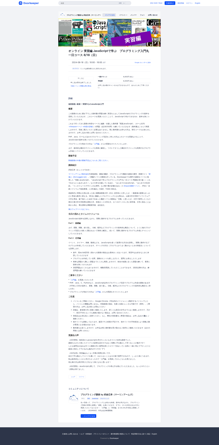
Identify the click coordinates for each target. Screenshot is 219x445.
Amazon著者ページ (131, 186)
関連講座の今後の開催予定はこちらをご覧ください (88, 160)
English (197, 3)
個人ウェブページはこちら (78, 209)
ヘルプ (81, 434)
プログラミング (104, 398)
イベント (122, 15)
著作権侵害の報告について (120, 434)
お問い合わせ (153, 15)
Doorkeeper (114, 438)
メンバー (133, 15)
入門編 (96, 144)
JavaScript (95, 398)
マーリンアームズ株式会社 (78, 174)
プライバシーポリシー (101, 434)
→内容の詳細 (87, 126)
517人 (83, 398)
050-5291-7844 (156, 3)
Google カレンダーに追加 (143, 62)
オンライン (76, 68)
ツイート (81, 377)
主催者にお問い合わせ (70, 434)
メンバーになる (110, 15)
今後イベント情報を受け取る (81, 86)
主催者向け (170, 3)
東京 (88, 398)
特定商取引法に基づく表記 (140, 434)
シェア (73, 377)
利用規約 (89, 434)
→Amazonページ (75, 126)
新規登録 (181, 3)
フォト (142, 15)
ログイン (189, 3)
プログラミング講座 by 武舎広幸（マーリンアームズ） (86, 15)
